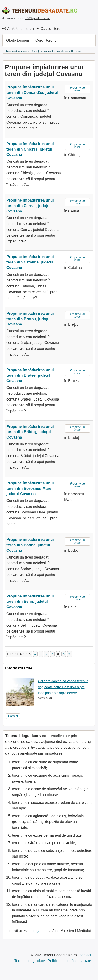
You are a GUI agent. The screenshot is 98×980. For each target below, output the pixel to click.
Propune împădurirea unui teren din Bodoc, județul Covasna (30, 545)
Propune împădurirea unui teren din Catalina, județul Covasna (30, 262)
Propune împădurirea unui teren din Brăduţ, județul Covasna (30, 432)
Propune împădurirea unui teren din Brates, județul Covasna (30, 375)
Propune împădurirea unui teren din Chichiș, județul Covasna (30, 149)
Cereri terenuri (47, 40)
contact (85, 955)
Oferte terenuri (17, 40)
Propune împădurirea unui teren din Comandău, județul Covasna (32, 92)
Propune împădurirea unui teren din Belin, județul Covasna (30, 601)
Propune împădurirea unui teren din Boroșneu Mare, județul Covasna (30, 488)
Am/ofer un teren (20, 29)
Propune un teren (77, 89)
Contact (13, 716)
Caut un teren (51, 29)
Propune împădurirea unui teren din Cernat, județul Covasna (30, 205)
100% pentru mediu (37, 18)
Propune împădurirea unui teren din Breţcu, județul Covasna (30, 319)
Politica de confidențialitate (69, 961)
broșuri (37, 931)
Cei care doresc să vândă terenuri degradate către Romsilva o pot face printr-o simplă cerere (63, 686)
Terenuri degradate (29, 961)
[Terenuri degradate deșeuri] (39, 10)
